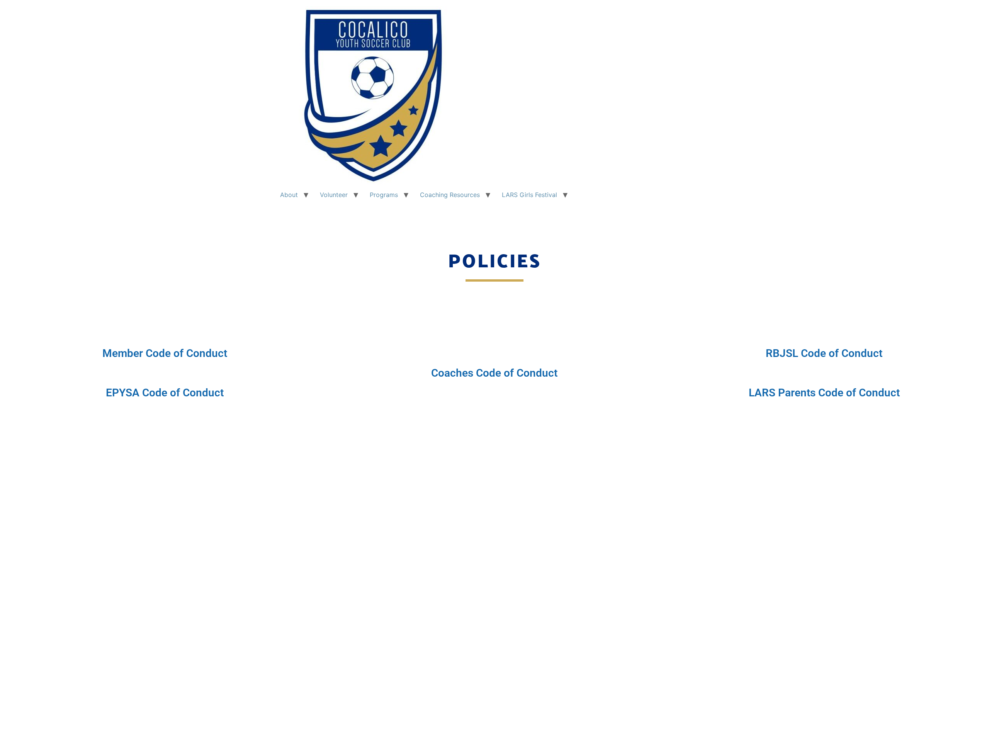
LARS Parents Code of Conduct (824, 392)
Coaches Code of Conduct (494, 373)
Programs (384, 195)
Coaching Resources (450, 195)
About (289, 195)
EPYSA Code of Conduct (165, 392)
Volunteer (334, 195)
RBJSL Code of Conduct (824, 353)
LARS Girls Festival (529, 195)
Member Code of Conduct (164, 353)
